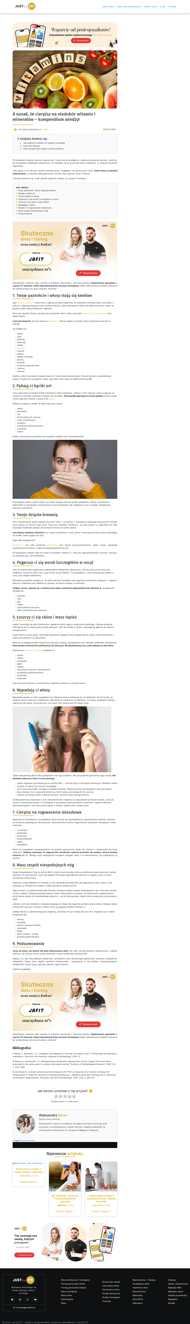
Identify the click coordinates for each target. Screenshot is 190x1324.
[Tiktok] (28, 1300)
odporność (52, 545)
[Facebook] (12, 1300)
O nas (162, 6)
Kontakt (171, 1303)
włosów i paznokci (25, 302)
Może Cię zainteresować (128, 6)
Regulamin (173, 1299)
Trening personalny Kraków (73, 1287)
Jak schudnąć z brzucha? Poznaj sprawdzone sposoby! (65, 1200)
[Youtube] (35, 1300)
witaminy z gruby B (33, 650)
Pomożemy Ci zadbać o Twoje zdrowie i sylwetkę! (28, 1170)
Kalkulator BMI (174, 1287)
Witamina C (18, 545)
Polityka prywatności (177, 1295)
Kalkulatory (138, 1303)
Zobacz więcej (27, 1181)
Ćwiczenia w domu (111, 1289)
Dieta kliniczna (139, 1291)
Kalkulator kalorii (175, 1291)
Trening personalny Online (73, 1284)
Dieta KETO (138, 1299)
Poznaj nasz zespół (111, 1282)
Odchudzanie (67, 1299)
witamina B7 (53, 321)
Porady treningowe (111, 1297)
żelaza (52, 399)
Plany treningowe (69, 1291)
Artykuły (172, 6)
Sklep (63, 1303)
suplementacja (28, 1140)
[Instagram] (20, 1300)
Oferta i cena (150, 6)
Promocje (106, 1301)
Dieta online (108, 6)
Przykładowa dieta (141, 1284)
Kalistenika (137, 1295)
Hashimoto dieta (140, 1287)
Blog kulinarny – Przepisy (144, 1280)
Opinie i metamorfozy (178, 1284)
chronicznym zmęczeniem (95, 313)
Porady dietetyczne (111, 1293)
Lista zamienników (110, 1285)
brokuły (20, 348)
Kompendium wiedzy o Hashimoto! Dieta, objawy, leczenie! (101, 1200)
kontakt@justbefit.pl (25, 1307)
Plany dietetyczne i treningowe (75, 1280)
